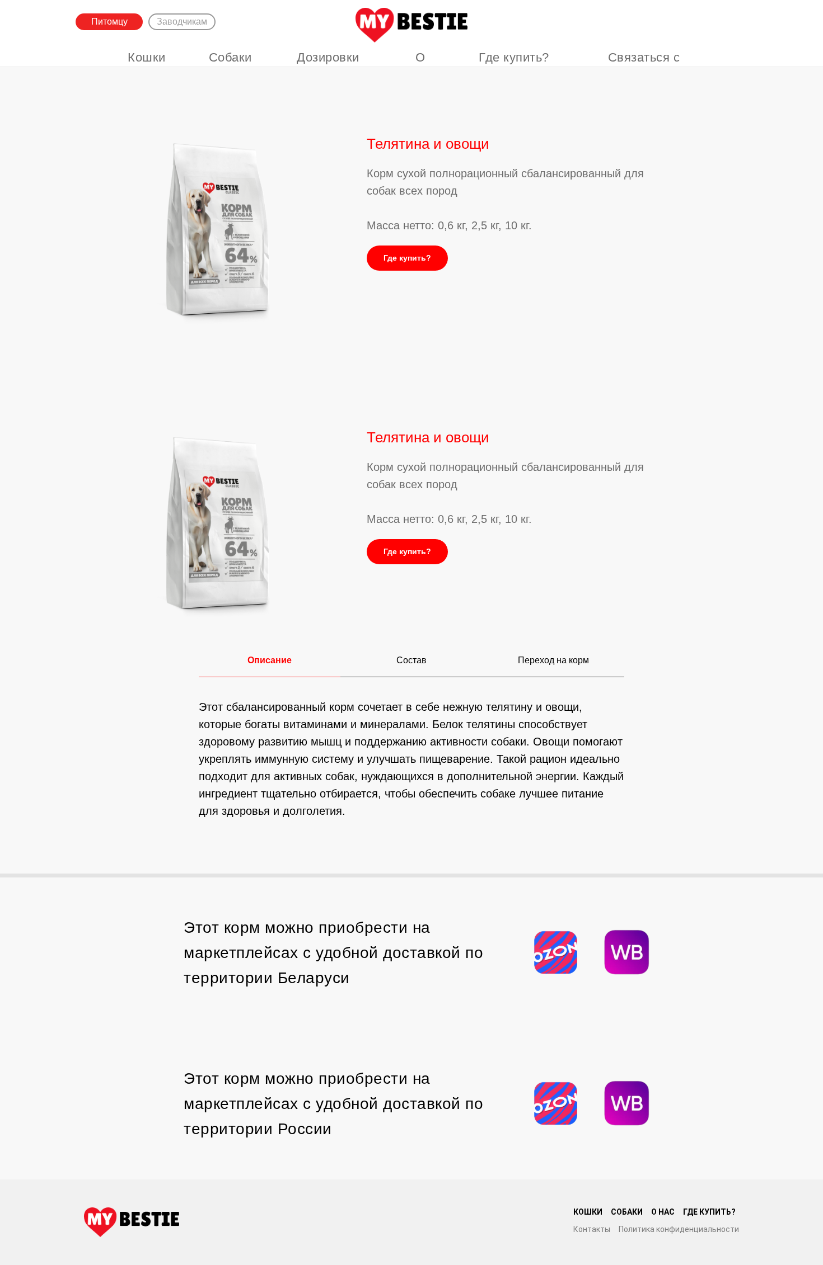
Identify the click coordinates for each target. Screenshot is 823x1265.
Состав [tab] (411, 660)
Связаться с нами (644, 64)
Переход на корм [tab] (553, 660)
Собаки (230, 57)
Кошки (147, 57)
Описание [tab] (269, 660)
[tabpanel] (411, 784)
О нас (420, 64)
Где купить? (514, 57)
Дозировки (328, 57)
